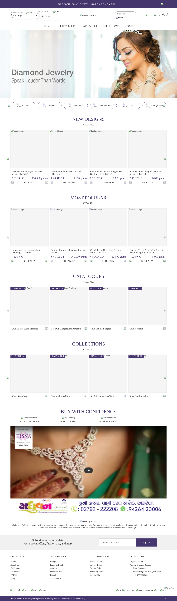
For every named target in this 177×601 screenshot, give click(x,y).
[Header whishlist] (158, 15)
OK (165, 599)
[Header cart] (165, 15)
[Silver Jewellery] (29, 374)
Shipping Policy (97, 571)
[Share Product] (46, 182)
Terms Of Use (96, 561)
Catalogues (89, 26)
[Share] (46, 328)
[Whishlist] (12, 182)
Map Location (139, 568)
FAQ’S (13, 575)
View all (88, 124)
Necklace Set (56, 571)
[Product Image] (29, 149)
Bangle (53, 561)
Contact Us (95, 575)
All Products (55, 578)
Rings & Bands (57, 565)
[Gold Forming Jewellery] (108, 374)
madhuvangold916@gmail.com (147, 571)
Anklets (53, 568)
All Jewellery (66, 26)
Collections (111, 26)
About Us (14, 565)
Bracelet (53, 575)
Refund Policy (96, 568)
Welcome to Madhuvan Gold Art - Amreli (87, 4)
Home (47, 26)
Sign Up (146, 542)
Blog (12, 578)
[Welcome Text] (164, 4)
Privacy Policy (96, 565)
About (129, 26)
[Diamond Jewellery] (69, 374)
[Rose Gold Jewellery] (147, 374)
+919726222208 (140, 575)
